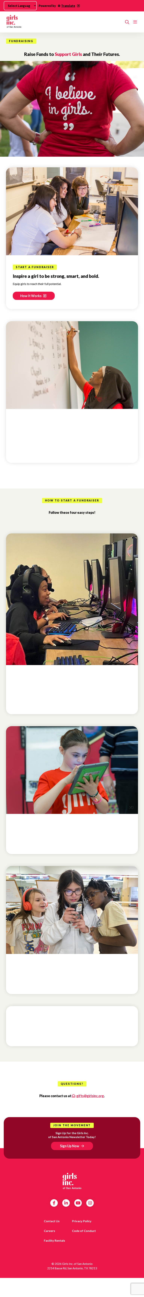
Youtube (78, 1203)
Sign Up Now (69, 1146)
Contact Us (52, 1221)
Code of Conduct (84, 1230)
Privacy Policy (82, 1221)
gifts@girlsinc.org (90, 1096)
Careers (49, 1230)
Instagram (90, 1203)
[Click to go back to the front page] (64, 22)
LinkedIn (66, 1203)
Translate (68, 5)
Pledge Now (31, 449)
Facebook (54, 1203)
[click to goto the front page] (72, 1181)
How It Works (31, 296)
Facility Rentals (54, 1240)
